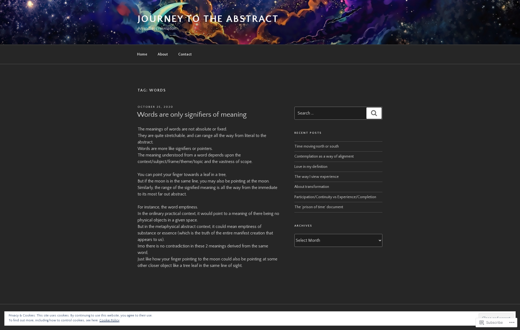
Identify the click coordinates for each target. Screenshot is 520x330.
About (163, 54)
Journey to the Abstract (208, 19)
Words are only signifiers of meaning (192, 115)
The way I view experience (316, 177)
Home (142, 54)
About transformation (311, 187)
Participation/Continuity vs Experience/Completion (335, 197)
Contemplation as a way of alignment (324, 156)
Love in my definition (310, 167)
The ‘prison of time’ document (318, 207)
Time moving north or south (316, 146)
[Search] (374, 113)
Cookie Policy (109, 320)
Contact (185, 54)
